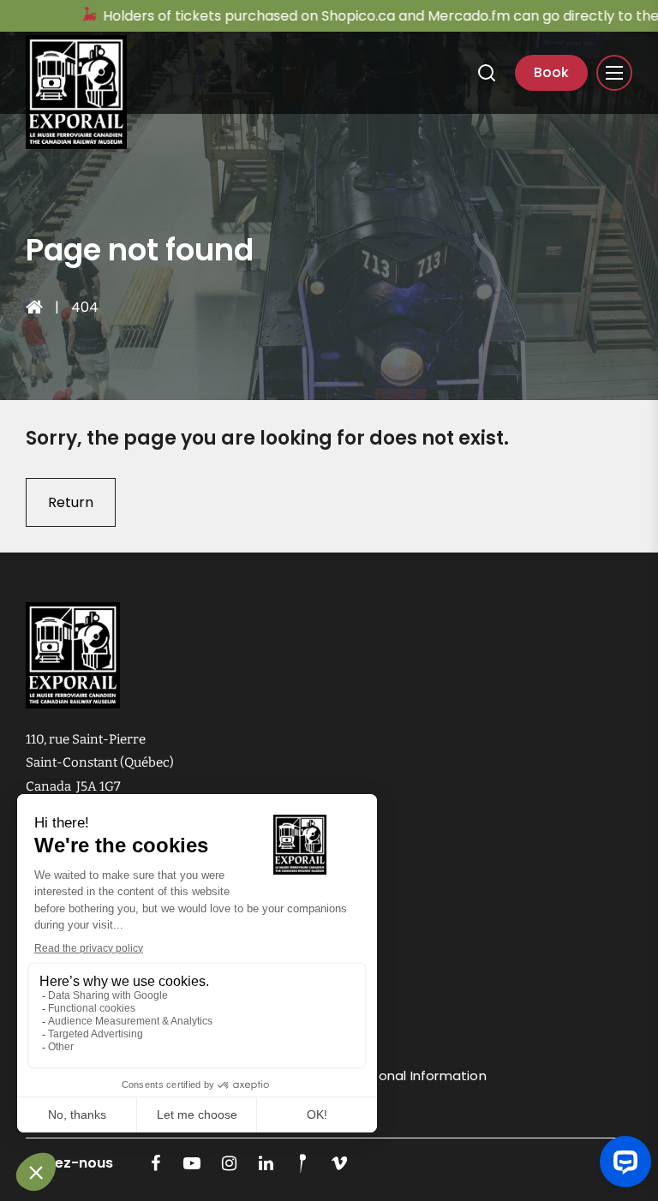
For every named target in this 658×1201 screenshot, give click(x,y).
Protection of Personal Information (373, 1075)
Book (551, 72)
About (280, 904)
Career (282, 1007)
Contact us (297, 1041)
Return (70, 502)
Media (279, 973)
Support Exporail (312, 938)
